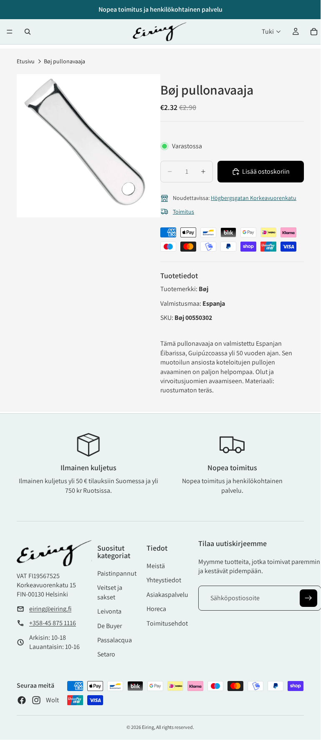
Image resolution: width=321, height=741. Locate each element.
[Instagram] (36, 700)
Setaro (106, 654)
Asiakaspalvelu (167, 594)
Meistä (156, 565)
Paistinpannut (116, 573)
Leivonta (109, 611)
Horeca (156, 608)
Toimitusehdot (167, 623)
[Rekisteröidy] (308, 598)
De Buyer (109, 625)
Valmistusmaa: (181, 303)
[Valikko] (9, 31)
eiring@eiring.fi (50, 608)
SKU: (167, 317)
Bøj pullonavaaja (64, 61)
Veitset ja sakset (109, 592)
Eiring (148, 727)
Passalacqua (114, 640)
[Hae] (27, 31)
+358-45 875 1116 (52, 623)
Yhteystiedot (164, 580)
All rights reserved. (175, 727)
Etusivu (26, 61)
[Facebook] (22, 700)
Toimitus (183, 211)
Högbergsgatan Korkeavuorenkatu (253, 198)
